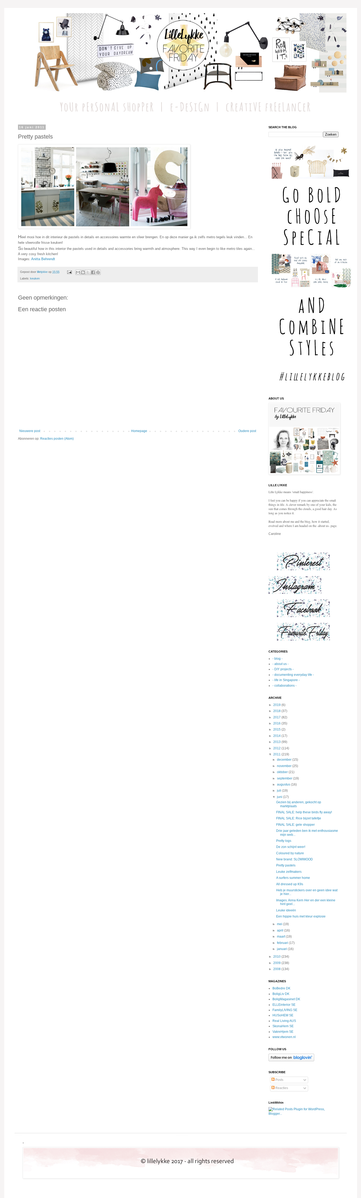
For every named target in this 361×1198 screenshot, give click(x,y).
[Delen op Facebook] (93, 272)
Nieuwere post (29, 431)
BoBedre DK (281, 988)
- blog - (277, 658)
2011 (277, 754)
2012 (277, 748)
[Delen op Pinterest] (98, 272)
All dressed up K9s (289, 884)
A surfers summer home (293, 878)
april (280, 930)
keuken (35, 278)
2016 (277, 723)
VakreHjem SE (282, 1032)
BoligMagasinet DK (286, 999)
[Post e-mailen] (69, 271)
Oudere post (247, 431)
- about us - (280, 664)
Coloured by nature (290, 853)
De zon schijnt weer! (290, 847)
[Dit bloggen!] (83, 272)
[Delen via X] (88, 272)
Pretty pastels (285, 865)
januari (282, 949)
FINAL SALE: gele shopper (295, 825)
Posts (279, 1080)
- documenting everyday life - (293, 675)
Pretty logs (283, 841)
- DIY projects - (283, 669)
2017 (277, 717)
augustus (284, 784)
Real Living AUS (284, 1021)
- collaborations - (284, 685)
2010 (277, 956)
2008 (277, 969)
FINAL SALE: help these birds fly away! (304, 812)
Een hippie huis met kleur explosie (301, 916)
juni (280, 797)
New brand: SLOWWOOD (294, 859)
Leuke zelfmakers (289, 872)
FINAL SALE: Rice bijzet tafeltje (298, 818)
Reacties (281, 1088)
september (285, 778)
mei (280, 924)
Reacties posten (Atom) (57, 438)
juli (279, 790)
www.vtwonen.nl (284, 1037)
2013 (277, 742)
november (284, 766)
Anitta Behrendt (43, 259)
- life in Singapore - (286, 680)
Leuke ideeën (286, 910)
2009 (277, 963)
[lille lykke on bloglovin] (291, 1060)
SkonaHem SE (283, 1026)
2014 (277, 736)
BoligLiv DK (280, 994)
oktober (283, 772)
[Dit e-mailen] (78, 272)
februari (283, 943)
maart (281, 936)
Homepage (139, 431)
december (284, 759)
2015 (277, 729)
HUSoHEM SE (282, 1015)
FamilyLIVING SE (284, 1010)
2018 (277, 711)
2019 (277, 705)
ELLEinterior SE (283, 1005)
